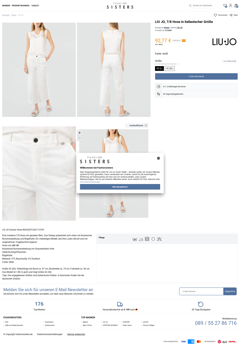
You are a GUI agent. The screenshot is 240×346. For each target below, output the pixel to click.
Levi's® (145, 322)
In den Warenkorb (196, 76)
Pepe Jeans (127, 325)
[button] (220, 15)
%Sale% (35, 5)
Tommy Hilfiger (148, 325)
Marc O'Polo (87, 325)
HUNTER (126, 322)
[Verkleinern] (79, 138)
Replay (85, 322)
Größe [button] (158, 60)
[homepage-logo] (120, 5)
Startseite (5, 15)
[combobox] (207, 5)
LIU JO (20, 15)
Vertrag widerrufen (76, 334)
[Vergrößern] (79, 132)
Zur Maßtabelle (229, 61)
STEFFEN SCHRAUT (110, 325)
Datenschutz (50, 325)
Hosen (13, 15)
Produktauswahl (21, 5)
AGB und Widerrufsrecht (14, 325)
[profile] (230, 5)
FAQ (6, 322)
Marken (6, 5)
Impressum (49, 322)
